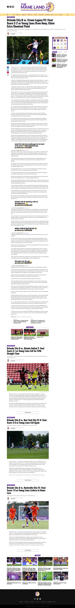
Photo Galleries (41, 14)
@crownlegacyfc (20, 203)
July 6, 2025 (26, 150)
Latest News (60, 14)
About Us (52, 14)
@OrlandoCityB (29, 146)
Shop (56, 14)
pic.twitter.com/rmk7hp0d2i (23, 147)
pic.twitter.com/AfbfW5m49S (23, 205)
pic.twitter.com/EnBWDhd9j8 (23, 230)
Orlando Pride (24, 14)
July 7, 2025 (26, 208)
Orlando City (18, 14)
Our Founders (47, 14)
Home (14, 14)
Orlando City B (30, 14)
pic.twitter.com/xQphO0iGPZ (23, 263)
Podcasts (35, 14)
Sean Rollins (13, 360)
